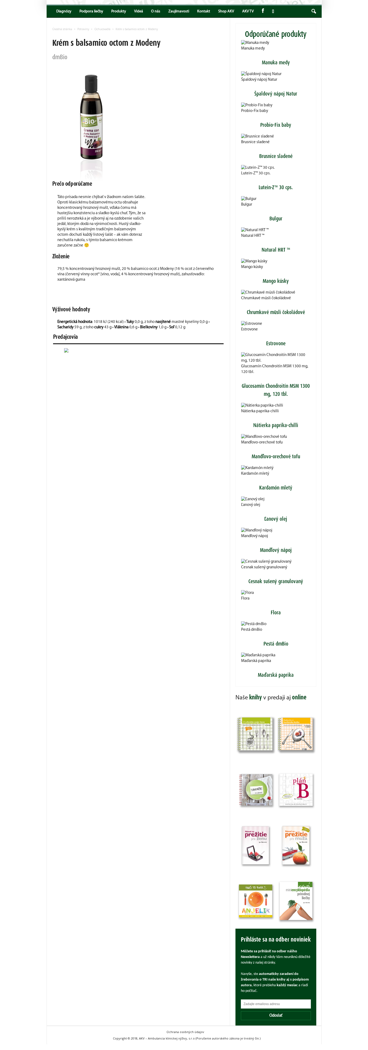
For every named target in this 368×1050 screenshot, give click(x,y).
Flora (245, 599)
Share (272, 11)
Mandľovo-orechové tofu (262, 443)
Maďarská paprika (256, 661)
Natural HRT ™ (252, 236)
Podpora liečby (91, 11)
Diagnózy (63, 11)
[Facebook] (263, 11)
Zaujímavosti (178, 11)
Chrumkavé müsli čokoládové (266, 298)
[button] (314, 11)
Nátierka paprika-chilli (260, 411)
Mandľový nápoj (254, 536)
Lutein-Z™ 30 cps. (255, 173)
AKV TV (248, 11)
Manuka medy (253, 49)
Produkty (118, 11)
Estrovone (249, 329)
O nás (155, 11)
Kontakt (203, 11)
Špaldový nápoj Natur (259, 80)
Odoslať (275, 1016)
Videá (138, 11)
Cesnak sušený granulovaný (264, 567)
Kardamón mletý (255, 474)
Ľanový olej (250, 505)
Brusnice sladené (255, 142)
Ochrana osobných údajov (185, 1032)
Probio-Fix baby (254, 111)
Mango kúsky (252, 267)
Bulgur (246, 205)
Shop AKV (226, 11)
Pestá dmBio (251, 630)
